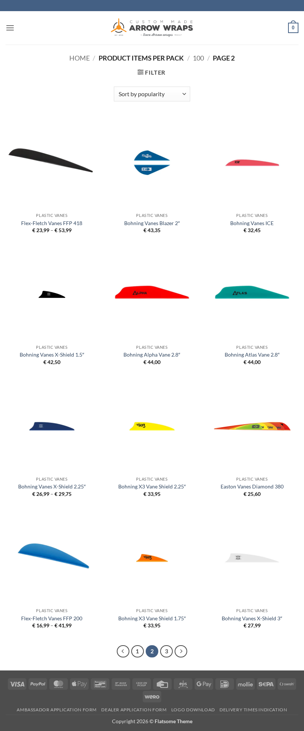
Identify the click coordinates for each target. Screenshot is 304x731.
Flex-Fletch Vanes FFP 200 (51, 618)
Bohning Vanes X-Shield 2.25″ (52, 486)
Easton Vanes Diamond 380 (252, 486)
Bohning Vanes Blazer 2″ (152, 223)
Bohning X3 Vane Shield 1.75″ (152, 618)
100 (198, 58)
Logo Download (193, 709)
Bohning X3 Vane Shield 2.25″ (152, 486)
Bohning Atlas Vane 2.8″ (252, 354)
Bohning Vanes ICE (252, 223)
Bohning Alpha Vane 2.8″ (151, 354)
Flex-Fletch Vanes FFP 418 (51, 223)
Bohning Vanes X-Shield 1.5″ (52, 354)
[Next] (181, 651)
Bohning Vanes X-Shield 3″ (252, 618)
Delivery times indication (253, 709)
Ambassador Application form (57, 709)
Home (79, 58)
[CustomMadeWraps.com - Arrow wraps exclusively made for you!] (152, 27)
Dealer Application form (133, 709)
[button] (10, 28)
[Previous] (123, 651)
